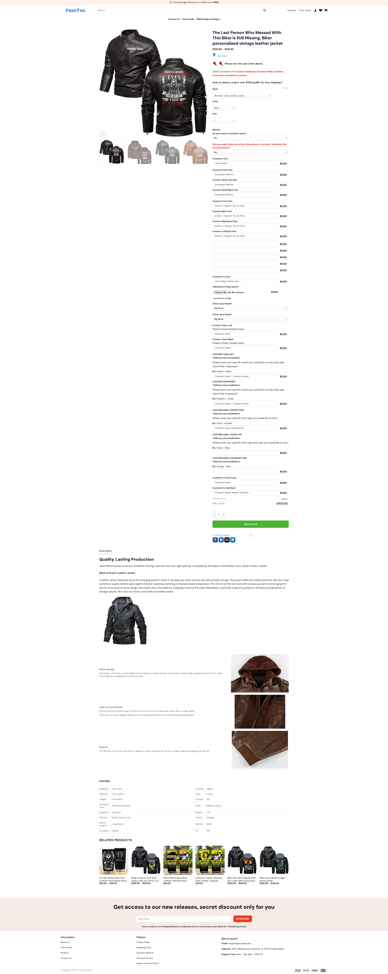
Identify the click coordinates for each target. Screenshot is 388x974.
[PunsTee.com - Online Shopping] (76, 10)
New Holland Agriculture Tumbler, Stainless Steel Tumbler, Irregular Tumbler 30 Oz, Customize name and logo (177, 879)
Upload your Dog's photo (225, 286)
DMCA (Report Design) (208, 19)
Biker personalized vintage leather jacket (272, 879)
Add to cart (251, 524)
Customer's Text (221, 276)
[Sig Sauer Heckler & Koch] (250, 308)
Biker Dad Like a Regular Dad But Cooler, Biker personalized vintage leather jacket (241, 879)
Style (215, 89)
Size (214, 114)
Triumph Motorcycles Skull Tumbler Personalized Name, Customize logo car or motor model (113, 879)
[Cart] (325, 10)
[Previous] (105, 83)
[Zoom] (103, 134)
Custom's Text (220, 158)
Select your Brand (221, 303)
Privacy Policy (169, 926)
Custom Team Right (223, 339)
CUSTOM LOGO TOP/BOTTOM (228, 410)
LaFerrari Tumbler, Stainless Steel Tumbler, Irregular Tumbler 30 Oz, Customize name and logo (209, 879)
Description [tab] (105, 550)
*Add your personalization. (226, 357)
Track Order (188, 19)
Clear (285, 88)
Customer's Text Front (224, 477)
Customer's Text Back (224, 488)
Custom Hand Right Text (225, 190)
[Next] (202, 83)
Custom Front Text (222, 170)
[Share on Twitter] (221, 540)
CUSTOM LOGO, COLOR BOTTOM (229, 458)
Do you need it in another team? (229, 133)
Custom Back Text (222, 211)
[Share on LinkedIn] (232, 540)
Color (215, 101)
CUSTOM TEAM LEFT (223, 354)
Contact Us (174, 19)
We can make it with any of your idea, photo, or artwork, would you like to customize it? (249, 146)
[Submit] (264, 10)
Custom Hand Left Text (224, 180)
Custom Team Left (222, 325)
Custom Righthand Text (224, 221)
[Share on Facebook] (215, 540)
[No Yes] (250, 152)
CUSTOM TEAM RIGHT (224, 381)
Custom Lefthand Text (224, 231)
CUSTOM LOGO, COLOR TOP (227, 434)
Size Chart (222, 56)
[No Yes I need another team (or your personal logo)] (250, 138)
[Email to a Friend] (227, 540)
